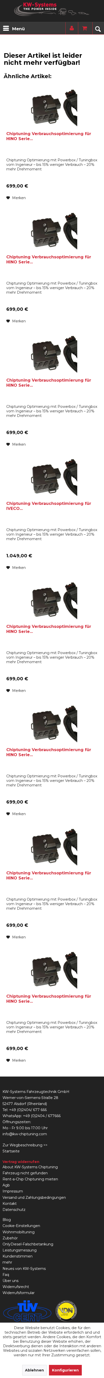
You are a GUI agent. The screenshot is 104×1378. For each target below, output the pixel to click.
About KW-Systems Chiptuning (30, 1167)
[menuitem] (13, 28)
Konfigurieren (65, 1370)
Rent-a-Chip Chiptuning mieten (30, 1179)
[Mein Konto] (71, 28)
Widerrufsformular (19, 1293)
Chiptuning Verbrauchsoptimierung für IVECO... (48, 506)
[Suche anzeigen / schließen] (98, 28)
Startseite (11, 1151)
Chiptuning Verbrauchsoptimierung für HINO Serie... (48, 136)
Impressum (13, 1191)
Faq (6, 1274)
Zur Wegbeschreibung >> (25, 1145)
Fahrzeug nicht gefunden (25, 1173)
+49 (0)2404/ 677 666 (28, 1110)
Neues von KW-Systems (24, 1268)
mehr (7, 1262)
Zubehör (10, 1238)
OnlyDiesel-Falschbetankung (28, 1244)
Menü (18, 28)
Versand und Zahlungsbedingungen (34, 1197)
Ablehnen (34, 1370)
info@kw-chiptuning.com (25, 1134)
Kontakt (10, 1203)
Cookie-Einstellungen (21, 1225)
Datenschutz (14, 1209)
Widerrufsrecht (16, 1286)
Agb (6, 1185)
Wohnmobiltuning (19, 1232)
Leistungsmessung (20, 1250)
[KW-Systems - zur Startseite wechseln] (52, 9)
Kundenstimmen (18, 1256)
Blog (7, 1219)
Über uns (10, 1280)
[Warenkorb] (83, 28)
